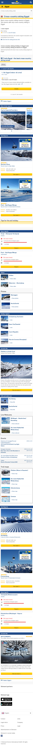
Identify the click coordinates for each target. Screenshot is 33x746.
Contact (3, 719)
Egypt (6, 74)
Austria (2, 235)
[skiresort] (16, 2)
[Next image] (31, 120)
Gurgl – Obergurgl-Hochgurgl (10, 234)
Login (18, 726)
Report (16, 248)
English (7, 713)
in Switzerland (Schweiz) (14, 206)
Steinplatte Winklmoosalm (9, 594)
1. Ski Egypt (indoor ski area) (12, 72)
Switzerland (4, 254)
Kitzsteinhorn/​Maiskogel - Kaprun (11, 613)
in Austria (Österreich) (14, 537)
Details (16, 89)
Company (20, 722)
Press (2, 726)
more (19, 84)
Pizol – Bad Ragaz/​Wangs (9, 252)
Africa (3, 74)
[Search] (30, 2)
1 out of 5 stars (11, 32)
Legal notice (4, 722)
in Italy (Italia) (11, 166)
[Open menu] (2, 2)
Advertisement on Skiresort (8, 729)
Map (3, 64)
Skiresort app (5, 695)
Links (18, 719)
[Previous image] (2, 120)
